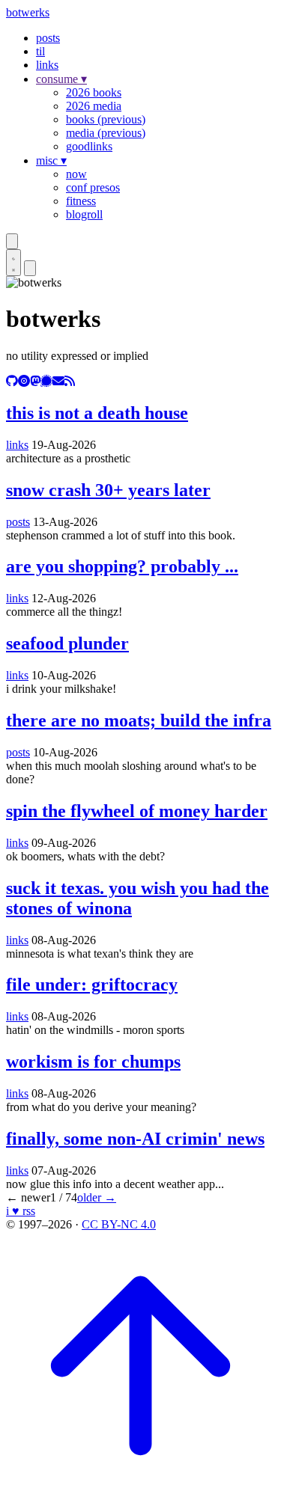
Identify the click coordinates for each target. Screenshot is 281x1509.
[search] (12, 241)
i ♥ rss (20, 1211)
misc (51, 160)
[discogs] (24, 381)
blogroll (84, 214)
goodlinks (89, 146)
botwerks (27, 12)
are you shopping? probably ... (122, 566)
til (40, 51)
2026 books (93, 92)
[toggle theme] (13, 262)
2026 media (93, 106)
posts (48, 37)
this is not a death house (97, 413)
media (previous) (105, 132)
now (76, 174)
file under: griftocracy (92, 984)
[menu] (30, 268)
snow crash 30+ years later (108, 490)
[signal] (46, 381)
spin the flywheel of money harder (137, 811)
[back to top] (140, 1496)
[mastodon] (35, 381)
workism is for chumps (93, 1061)
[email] (58, 381)
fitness (81, 201)
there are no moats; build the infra (138, 720)
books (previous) (105, 119)
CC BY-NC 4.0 (119, 1224)
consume (61, 79)
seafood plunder (67, 643)
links (47, 64)
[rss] (69, 381)
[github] (12, 381)
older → (96, 1197)
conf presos (93, 187)
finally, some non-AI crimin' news (135, 1138)
